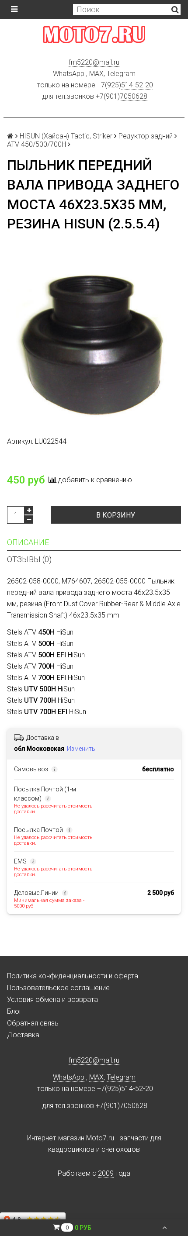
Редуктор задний (145, 136)
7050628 (133, 96)
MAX (96, 73)
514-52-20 (137, 85)
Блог (14, 1011)
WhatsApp (68, 73)
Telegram (121, 73)
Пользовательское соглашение (58, 988)
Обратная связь (33, 1023)
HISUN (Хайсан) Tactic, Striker (66, 136)
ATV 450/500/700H (36, 144)
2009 (106, 1173)
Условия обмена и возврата (52, 999)
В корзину (115, 515)
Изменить (81, 748)
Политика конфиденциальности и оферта (72, 976)
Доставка (23, 1035)
